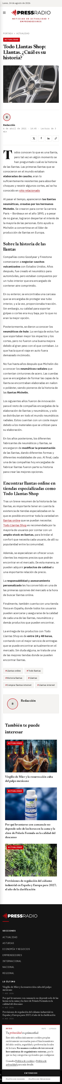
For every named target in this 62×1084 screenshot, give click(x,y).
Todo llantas (34, 670)
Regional (8, 973)
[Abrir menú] (5, 12)
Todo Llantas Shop (15, 525)
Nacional (8, 967)
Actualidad (23, 33)
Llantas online (14, 670)
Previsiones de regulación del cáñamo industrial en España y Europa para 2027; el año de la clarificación (30, 885)
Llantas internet (47, 685)
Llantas (33, 678)
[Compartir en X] (34, 138)
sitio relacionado (29, 190)
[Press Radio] (31, 13)
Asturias (8, 943)
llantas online (11, 520)
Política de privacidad (39, 1079)
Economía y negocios (16, 949)
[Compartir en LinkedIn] (48, 138)
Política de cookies (24, 1061)
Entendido (31, 1073)
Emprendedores (12, 955)
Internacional (12, 961)
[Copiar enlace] (56, 138)
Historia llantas (14, 678)
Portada (8, 33)
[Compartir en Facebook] (41, 138)
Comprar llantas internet (19, 685)
